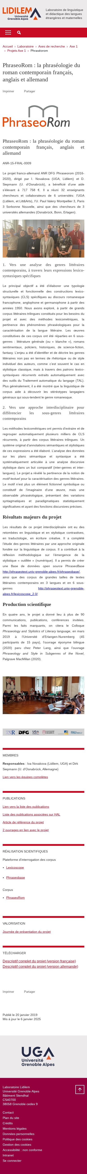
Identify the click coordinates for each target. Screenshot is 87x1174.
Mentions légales (15, 1128)
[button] (19, 32)
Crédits (8, 1123)
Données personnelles (18, 1134)
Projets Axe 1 (16, 50)
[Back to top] (79, 1089)
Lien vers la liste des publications (26, 806)
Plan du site (11, 1118)
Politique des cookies (17, 1139)
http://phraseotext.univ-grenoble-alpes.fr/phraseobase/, (42, 571)
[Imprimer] (19, 91)
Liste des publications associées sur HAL (31, 814)
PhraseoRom (15, 897)
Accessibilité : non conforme (22, 1150)
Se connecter (12, 1160)
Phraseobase (15, 877)
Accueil (8, 46)
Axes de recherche (51, 46)
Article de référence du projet (23, 822)
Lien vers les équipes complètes (25, 777)
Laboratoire (25, 46)
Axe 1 (74, 46)
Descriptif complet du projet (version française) (39, 961)
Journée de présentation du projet (27, 931)
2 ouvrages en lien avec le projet (26, 830)
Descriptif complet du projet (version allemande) (40, 966)
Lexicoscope (15, 867)
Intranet (8, 1155)
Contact (8, 1112)
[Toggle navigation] (8, 32)
